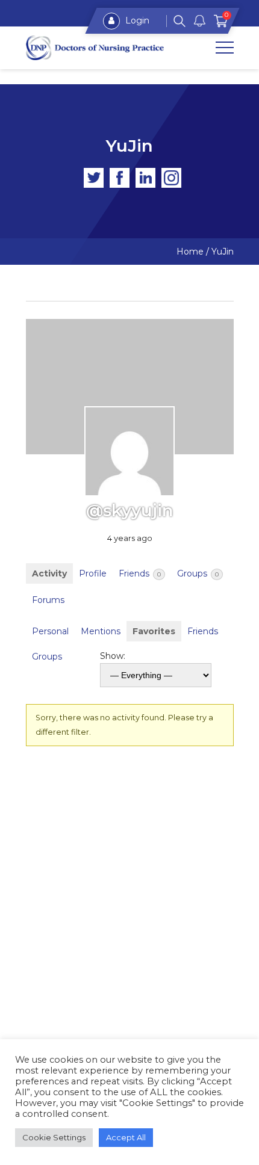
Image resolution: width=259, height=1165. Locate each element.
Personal (50, 631)
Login (136, 20)
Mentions (100, 631)
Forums (48, 600)
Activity (49, 573)
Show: (112, 655)
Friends (140, 573)
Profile (93, 573)
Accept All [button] (126, 1137)
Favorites (154, 631)
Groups (198, 573)
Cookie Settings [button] (54, 1137)
